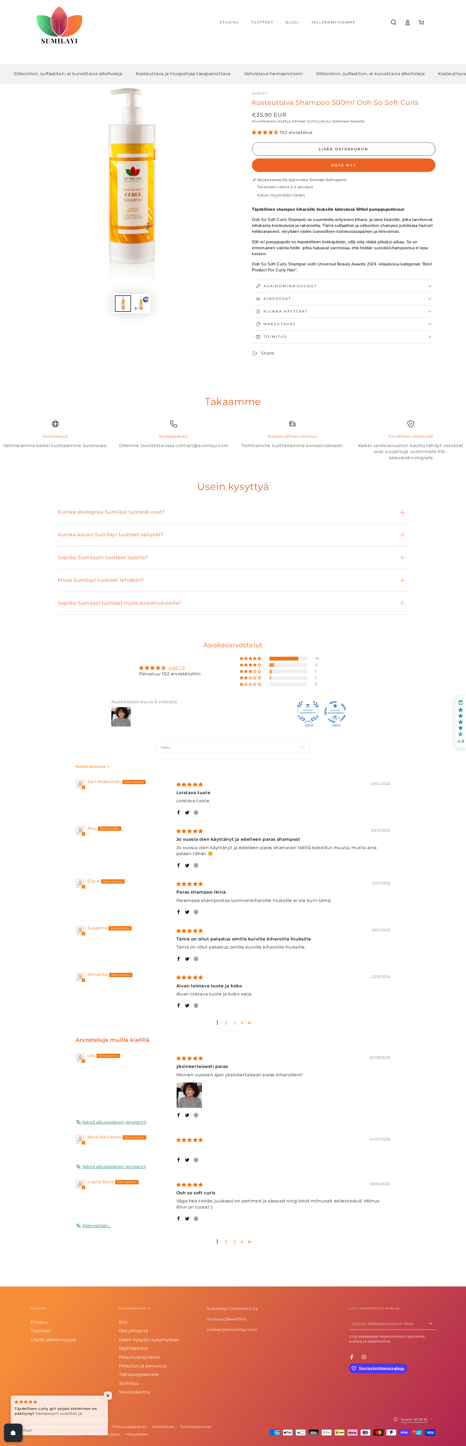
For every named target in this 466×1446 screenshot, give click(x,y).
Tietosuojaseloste (139, 1374)
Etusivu (39, 1322)
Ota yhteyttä (133, 1330)
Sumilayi (260, 93)
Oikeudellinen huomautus (59, 1434)
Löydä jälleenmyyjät (54, 1339)
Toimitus (129, 1383)
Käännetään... (96, 1225)
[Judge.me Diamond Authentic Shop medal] (308, 712)
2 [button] (226, 1022)
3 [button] (234, 1022)
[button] (393, 22)
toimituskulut (319, 121)
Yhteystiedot (136, 1434)
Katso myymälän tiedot (281, 195)
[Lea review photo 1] (189, 1095)
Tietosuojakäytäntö (129, 1427)
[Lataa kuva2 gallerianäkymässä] (141, 303)
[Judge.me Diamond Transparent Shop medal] (335, 712)
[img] (189, 784)
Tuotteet (41, 1330)
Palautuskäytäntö (139, 1357)
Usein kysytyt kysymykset (149, 1339)
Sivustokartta (134, 1392)
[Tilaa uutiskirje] (432, 1324)
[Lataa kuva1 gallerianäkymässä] (123, 303)
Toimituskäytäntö (195, 1427)
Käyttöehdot (133, 1348)
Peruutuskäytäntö (104, 1434)
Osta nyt (343, 165)
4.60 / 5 (176, 667)
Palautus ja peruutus (143, 1365)
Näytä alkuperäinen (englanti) (114, 1122)
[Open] (13, 1433)
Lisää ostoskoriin (343, 149)
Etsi (123, 1322)
